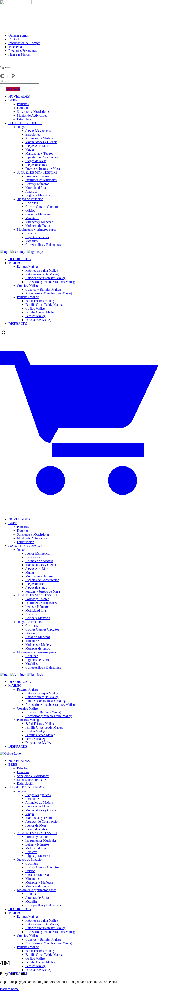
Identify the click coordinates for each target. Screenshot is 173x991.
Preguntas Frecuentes (22, 50)
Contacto (14, 39)
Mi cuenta (15, 47)
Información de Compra (24, 43)
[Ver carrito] (86, 508)
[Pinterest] (13, 77)
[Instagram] (2, 77)
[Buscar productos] (3, 332)
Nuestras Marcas (19, 54)
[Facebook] (8, 77)
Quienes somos (18, 35)
